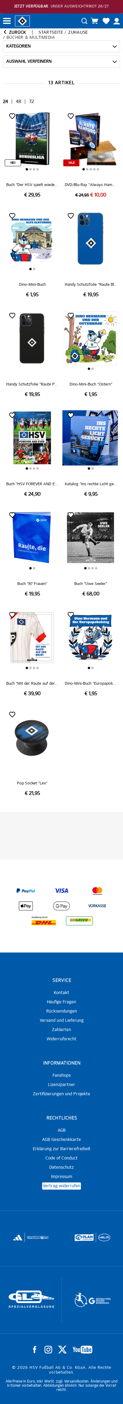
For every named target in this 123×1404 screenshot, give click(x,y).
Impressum (61, 1177)
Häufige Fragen (61, 1002)
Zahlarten (61, 1030)
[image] (32, 154)
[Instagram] (48, 1350)
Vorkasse (97, 906)
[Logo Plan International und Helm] (82, 1240)
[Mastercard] (97, 891)
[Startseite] (22, 21)
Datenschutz (61, 1167)
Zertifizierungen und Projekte (61, 1094)
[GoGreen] (79, 920)
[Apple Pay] (25, 905)
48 (18, 101)
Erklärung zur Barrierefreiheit (61, 1149)
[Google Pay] (61, 905)
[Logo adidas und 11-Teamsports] (18, 1240)
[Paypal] (25, 891)
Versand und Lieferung (62, 1021)
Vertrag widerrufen (61, 1186)
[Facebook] (34, 1350)
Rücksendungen (61, 1011)
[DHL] (43, 920)
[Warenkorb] (94, 20)
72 (31, 101)
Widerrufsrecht (61, 1039)
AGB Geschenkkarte (61, 1140)
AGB (62, 1130)
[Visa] (61, 891)
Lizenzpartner (61, 1085)
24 (5, 101)
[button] (27, 169)
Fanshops (62, 1075)
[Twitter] (62, 1350)
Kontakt (61, 993)
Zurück (16, 32)
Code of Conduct (61, 1158)
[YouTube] (82, 1350)
